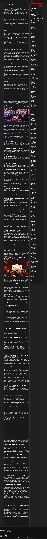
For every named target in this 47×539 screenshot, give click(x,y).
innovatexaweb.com (33, 122)
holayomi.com (32, 276)
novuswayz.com (33, 226)
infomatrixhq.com (33, 139)
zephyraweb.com (33, 217)
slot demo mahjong (33, 28)
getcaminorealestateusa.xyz (34, 283)
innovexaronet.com (33, 137)
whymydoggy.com (33, 33)
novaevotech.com (33, 140)
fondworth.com (33, 42)
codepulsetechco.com (33, 134)
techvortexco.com (33, 125)
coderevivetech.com (33, 107)
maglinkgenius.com (33, 142)
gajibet (9, 535)
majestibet (4, 535)
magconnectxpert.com (34, 146)
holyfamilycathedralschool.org (34, 278)
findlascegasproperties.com (34, 256)
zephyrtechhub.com (33, 192)
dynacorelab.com (33, 211)
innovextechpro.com (33, 86)
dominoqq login (33, 27)
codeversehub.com (33, 160)
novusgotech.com (33, 179)
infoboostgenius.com (33, 97)
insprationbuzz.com (33, 40)
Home (8, 1)
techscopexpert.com (33, 88)
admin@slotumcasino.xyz (8, 39)
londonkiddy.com (33, 279)
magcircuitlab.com (33, 143)
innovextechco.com (33, 141)
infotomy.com (32, 77)
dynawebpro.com (33, 184)
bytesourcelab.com (33, 169)
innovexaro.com (33, 168)
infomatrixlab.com (33, 159)
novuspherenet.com (33, 189)
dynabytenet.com (33, 157)
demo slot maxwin (23, 368)
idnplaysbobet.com (33, 263)
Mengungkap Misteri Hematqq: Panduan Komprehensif (14, 70)
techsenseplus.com (33, 96)
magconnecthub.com (33, 162)
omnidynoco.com (33, 191)
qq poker (3, 533)
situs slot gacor (4, 530)
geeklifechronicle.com (33, 240)
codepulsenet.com (33, 165)
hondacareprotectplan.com (34, 55)
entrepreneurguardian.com (34, 266)
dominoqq (32, 24)
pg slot (20, 241)
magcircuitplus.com (33, 110)
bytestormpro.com (33, 246)
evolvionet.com (33, 207)
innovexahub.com (33, 210)
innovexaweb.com (33, 182)
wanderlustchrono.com (34, 247)
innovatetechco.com (33, 90)
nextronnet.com (33, 180)
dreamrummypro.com (33, 37)
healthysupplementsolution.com (35, 78)
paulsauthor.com (33, 72)
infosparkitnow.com (33, 124)
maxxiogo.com (32, 178)
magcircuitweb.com (33, 87)
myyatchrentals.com (33, 51)
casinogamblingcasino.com (34, 56)
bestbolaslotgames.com (34, 264)
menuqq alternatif (5, 532)
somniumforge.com (33, 60)
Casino (19, 1)
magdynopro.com (33, 91)
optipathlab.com (33, 205)
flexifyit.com (32, 177)
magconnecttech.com (33, 253)
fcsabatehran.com (33, 67)
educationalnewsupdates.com (34, 202)
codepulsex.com (33, 152)
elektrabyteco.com (33, 145)
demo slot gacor (33, 22)
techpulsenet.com (33, 148)
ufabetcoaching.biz (33, 280)
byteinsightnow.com (33, 106)
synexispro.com (33, 275)
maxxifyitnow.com (33, 171)
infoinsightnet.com (33, 131)
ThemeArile (32, 537)
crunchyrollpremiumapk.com (34, 54)
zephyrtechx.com (33, 224)
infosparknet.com (33, 170)
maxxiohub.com (33, 216)
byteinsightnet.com (33, 133)
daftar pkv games (22, 130)
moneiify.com (32, 50)
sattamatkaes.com (33, 53)
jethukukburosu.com (33, 59)
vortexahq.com (33, 214)
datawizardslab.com (33, 238)
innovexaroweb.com (33, 154)
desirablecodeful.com (33, 73)
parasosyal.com (33, 63)
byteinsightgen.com (33, 99)
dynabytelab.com (33, 206)
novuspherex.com (33, 219)
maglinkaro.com (33, 156)
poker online (32, 26)
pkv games (4, 529)
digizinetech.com (33, 100)
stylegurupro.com (33, 237)
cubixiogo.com (32, 188)
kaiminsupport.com (33, 38)
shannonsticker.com (33, 39)
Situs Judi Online (30, 1)
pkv (16, 51)
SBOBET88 (22, 1)
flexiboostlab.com (33, 230)
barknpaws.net (32, 47)
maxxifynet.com (33, 209)
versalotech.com (33, 233)
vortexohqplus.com (33, 231)
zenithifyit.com (32, 215)
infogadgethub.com (33, 118)
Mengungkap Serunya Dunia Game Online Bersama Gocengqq (15, 385)
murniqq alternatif (5, 531)
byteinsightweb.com (33, 83)
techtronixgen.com (33, 85)
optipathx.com (32, 173)
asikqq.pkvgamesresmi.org (3, 536)
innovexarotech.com (33, 108)
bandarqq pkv (7, 533)
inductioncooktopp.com (34, 272)
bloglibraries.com (33, 61)
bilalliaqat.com (32, 270)
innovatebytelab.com (33, 128)
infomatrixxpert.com (33, 136)
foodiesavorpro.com (33, 241)
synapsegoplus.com (33, 163)
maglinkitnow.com (33, 82)
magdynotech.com (33, 166)
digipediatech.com (33, 81)
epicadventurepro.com (33, 243)
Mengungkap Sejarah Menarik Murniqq (11, 4)
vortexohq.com (33, 242)
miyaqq (7, 535)
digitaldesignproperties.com (34, 44)
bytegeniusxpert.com (33, 127)
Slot (15, 1)
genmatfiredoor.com (33, 255)
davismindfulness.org (33, 281)
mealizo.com (32, 46)
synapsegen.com (33, 185)
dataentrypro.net (33, 36)
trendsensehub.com (33, 249)
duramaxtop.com (33, 69)
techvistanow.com (33, 138)
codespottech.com (33, 79)
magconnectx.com (33, 274)
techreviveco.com (33, 155)
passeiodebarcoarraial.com (34, 41)
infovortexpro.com (33, 109)
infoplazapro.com (33, 92)
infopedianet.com (33, 164)
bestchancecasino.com (34, 269)
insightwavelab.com (33, 244)
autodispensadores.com (34, 271)
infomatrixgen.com (33, 101)
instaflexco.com (33, 228)
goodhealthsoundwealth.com (34, 65)
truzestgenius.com (33, 147)
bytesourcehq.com (33, 132)
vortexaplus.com (33, 187)
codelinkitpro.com (33, 119)
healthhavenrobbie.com (34, 257)
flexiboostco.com (33, 203)
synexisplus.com (33, 208)
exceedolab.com (33, 235)
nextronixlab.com (33, 174)
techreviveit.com (33, 93)
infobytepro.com (33, 129)
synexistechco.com (33, 212)
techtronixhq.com (33, 117)
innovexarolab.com (33, 102)
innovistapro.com (33, 229)
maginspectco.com (33, 113)
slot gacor (3, 534)
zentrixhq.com (32, 175)
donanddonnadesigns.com (34, 258)
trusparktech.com (33, 221)
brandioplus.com (33, 183)
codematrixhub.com (33, 95)
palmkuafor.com (33, 35)
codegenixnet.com (33, 104)
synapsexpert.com (33, 194)
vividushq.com (32, 186)
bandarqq (32, 25)
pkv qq (9, 534)
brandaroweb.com (33, 198)
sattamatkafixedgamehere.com (35, 265)
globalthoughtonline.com (34, 49)
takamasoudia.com (33, 70)
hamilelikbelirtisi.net (33, 232)
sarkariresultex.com (33, 45)
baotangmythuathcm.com (34, 58)
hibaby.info (32, 267)
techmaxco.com (33, 234)
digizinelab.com (33, 150)
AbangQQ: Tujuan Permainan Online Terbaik (12, 230)
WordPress (23, 537)
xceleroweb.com (33, 196)
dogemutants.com (33, 68)
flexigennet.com (33, 74)
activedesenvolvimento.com (34, 261)
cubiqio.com (32, 239)
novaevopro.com (33, 220)
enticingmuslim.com (33, 64)
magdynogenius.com (33, 84)
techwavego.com (33, 151)
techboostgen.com (33, 120)
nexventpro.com (33, 223)
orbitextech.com (33, 252)
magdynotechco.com (33, 123)
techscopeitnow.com (33, 111)
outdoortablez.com (33, 76)
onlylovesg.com (33, 260)
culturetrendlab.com (33, 248)
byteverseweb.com (33, 161)
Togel (26, 1)
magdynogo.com (33, 114)
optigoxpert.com (33, 225)
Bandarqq (12, 1)
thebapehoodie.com (33, 62)
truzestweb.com (33, 193)
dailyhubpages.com (33, 262)
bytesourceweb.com (33, 105)
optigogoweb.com (33, 197)
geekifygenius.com (33, 251)
